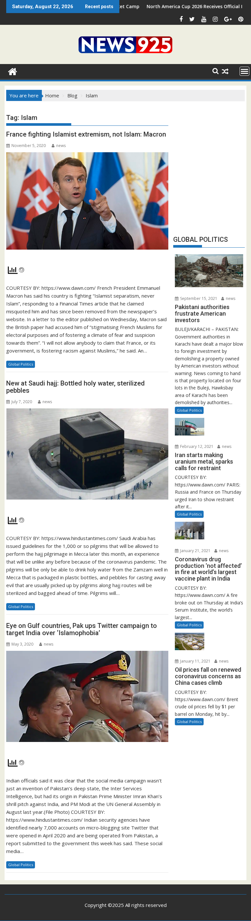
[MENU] (244, 71)
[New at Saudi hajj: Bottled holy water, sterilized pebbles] (87, 457)
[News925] (12, 70)
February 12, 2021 (196, 446)
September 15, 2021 (198, 298)
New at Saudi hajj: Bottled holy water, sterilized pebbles (75, 386)
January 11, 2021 (194, 661)
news (61, 145)
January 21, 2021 (194, 550)
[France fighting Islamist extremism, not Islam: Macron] (87, 204)
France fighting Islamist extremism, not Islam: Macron (86, 134)
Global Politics (20, 364)
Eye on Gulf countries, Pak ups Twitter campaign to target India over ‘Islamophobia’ (81, 629)
